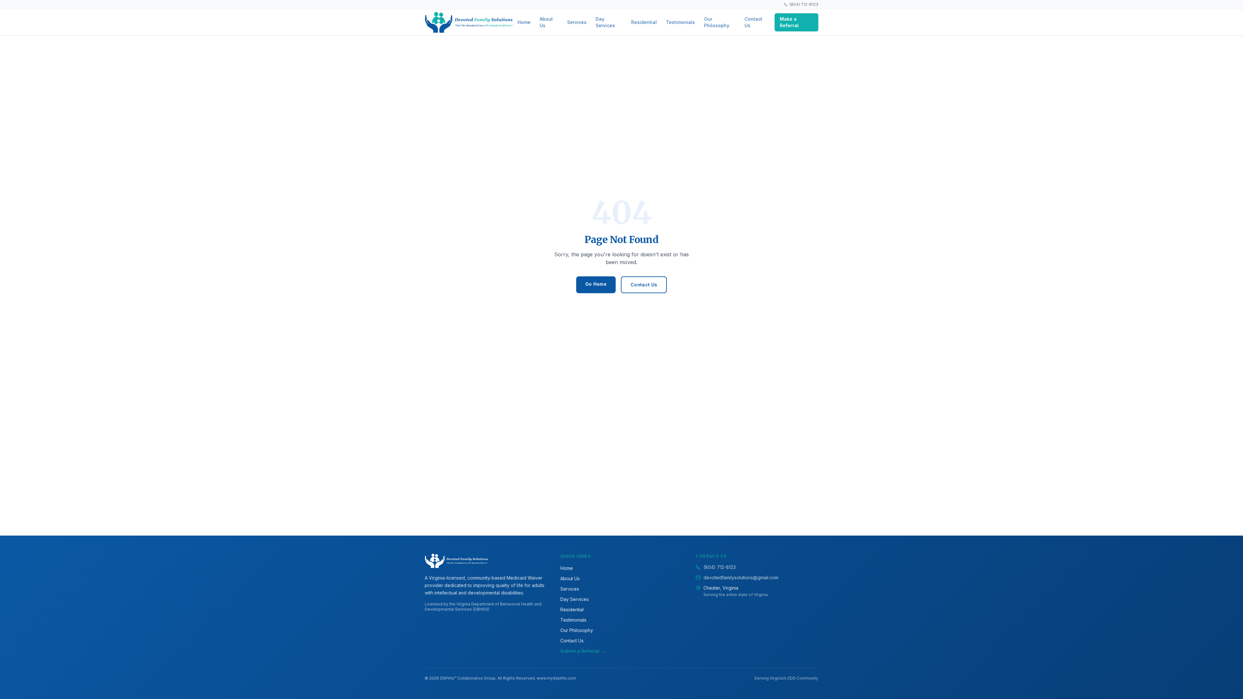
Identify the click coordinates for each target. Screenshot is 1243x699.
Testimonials (680, 22)
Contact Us (753, 22)
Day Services (605, 22)
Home (524, 22)
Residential (644, 22)
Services (577, 22)
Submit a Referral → (582, 651)
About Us (546, 22)
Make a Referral (789, 22)
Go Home (596, 284)
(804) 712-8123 (803, 4)
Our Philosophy (716, 22)
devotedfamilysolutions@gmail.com (740, 577)
